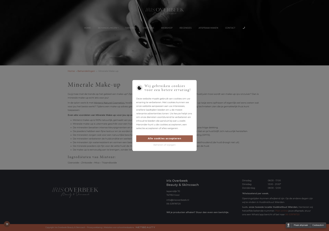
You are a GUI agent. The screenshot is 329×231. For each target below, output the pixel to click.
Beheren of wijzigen (164, 145)
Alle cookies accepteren (164, 138)
